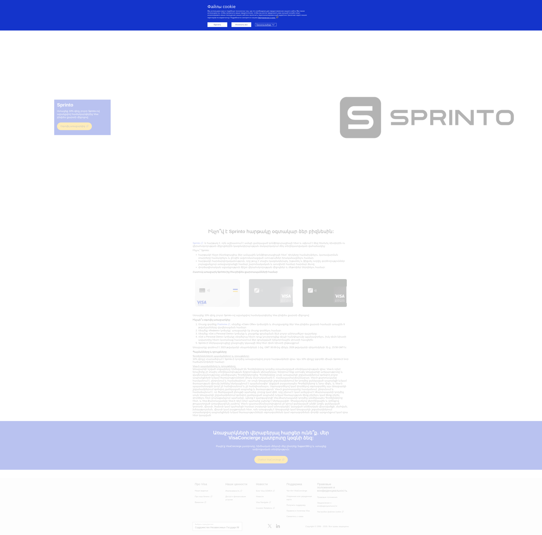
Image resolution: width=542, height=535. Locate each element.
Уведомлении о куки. (267, 17)
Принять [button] (217, 24)
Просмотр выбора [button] (263, 24)
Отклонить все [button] (241, 24)
